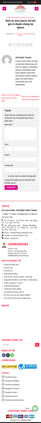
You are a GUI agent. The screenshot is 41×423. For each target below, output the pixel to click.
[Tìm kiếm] (36, 9)
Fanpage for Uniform (12, 388)
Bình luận (9, 125)
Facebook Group (11, 377)
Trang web (9, 165)
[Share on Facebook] (14, 45)
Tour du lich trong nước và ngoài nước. (17, 298)
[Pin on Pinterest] (27, 45)
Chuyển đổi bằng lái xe (12, 286)
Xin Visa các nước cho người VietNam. (17, 295)
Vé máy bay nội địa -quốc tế (14, 292)
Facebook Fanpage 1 (12, 381)
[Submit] (37, 345)
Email (7, 155)
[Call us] (12, 355)
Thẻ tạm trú (8, 271)
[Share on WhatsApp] (10, 45)
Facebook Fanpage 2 (12, 385)
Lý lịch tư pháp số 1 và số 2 (13, 283)
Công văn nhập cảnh (11, 265)
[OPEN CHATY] (35, 408)
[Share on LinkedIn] (31, 45)
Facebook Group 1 (11, 392)
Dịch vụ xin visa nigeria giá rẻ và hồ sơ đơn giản (11, 98)
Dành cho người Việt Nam (15, 18)
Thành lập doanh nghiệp (12, 289)
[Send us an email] (8, 355)
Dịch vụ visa (30, 18)
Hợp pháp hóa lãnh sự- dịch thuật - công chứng (20, 280)
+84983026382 (18, 244)
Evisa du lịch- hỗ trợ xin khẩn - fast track (18, 277)
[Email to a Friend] (22, 45)
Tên (7, 144)
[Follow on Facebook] (4, 355)
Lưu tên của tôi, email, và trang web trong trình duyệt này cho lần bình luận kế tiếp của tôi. (20, 179)
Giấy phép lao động (11, 274)
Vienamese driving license (14, 400)
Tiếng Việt (30, 2)
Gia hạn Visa (8, 268)
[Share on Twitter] (18, 45)
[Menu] (4, 9)
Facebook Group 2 (11, 396)
